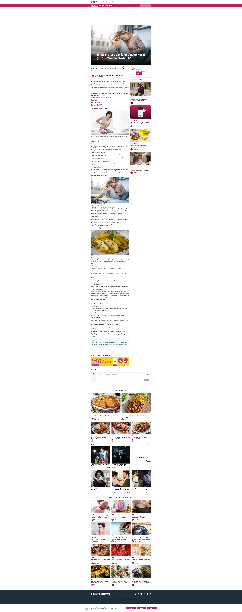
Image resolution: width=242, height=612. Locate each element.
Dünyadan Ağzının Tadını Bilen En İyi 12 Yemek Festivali (120, 560)
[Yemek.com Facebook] (147, 594)
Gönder (146, 379)
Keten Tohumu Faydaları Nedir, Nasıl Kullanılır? (141, 560)
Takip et (138, 73)
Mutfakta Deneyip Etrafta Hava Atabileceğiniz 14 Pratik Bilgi (140, 516)
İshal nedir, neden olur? (96, 102)
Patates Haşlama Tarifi (95, 255)
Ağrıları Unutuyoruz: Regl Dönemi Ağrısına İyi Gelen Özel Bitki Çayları (141, 582)
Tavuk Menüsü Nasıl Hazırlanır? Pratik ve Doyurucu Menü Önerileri (135, 416)
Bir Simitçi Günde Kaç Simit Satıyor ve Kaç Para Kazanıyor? (100, 560)
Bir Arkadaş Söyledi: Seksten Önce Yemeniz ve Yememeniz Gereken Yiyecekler (100, 516)
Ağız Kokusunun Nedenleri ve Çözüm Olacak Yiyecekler (99, 538)
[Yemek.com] (94, 2)
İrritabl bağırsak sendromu (98, 157)
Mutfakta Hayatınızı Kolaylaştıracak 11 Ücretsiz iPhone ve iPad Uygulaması (120, 516)
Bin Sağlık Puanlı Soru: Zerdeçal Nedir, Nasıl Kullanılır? (99, 582)
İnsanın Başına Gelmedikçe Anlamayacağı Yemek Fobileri (119, 582)
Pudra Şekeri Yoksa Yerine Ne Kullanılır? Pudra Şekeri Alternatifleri (139, 169)
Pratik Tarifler (93, 5)
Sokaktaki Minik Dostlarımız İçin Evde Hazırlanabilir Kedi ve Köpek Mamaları (140, 538)
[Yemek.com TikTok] (138, 594)
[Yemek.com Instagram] (135, 594)
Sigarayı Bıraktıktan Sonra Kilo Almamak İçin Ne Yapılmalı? (119, 538)
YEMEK (92, 66)
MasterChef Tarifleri (110, 5)
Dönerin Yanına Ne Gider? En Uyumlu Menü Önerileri (98, 438)
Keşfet (126, 1)
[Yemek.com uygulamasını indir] (95, 594)
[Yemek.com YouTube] (141, 594)
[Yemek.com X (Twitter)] (144, 594)
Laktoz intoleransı (103, 154)
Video (107, 1)
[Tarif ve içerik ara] (138, 2)
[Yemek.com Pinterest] (150, 594)
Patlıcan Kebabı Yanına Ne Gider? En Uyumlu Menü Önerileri (120, 438)
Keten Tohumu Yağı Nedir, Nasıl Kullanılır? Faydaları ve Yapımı (138, 146)
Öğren (122, 1)
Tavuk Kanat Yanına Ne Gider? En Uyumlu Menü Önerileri (140, 438)
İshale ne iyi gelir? (95, 105)
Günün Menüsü (113, 1)
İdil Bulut (138, 68)
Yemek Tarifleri (101, 1)
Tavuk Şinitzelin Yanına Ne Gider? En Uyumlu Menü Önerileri (104, 416)
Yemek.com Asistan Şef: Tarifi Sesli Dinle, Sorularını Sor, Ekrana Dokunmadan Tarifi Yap (139, 123)
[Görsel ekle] (148, 374)
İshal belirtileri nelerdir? (97, 104)
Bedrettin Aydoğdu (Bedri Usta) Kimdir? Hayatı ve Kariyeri (138, 100)
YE (91, 413)
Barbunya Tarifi (102, 5)
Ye (118, 1)
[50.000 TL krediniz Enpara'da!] (110, 361)
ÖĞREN (97, 66)
